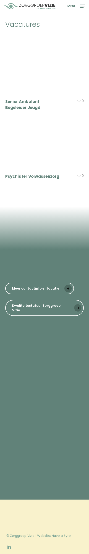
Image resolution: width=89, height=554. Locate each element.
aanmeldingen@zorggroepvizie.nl (55, 405)
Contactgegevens (26, 442)
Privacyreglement (26, 436)
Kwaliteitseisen (23, 430)
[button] (76, 6)
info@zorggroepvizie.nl (23, 386)
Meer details (45, 140)
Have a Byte (61, 535)
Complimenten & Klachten (33, 424)
